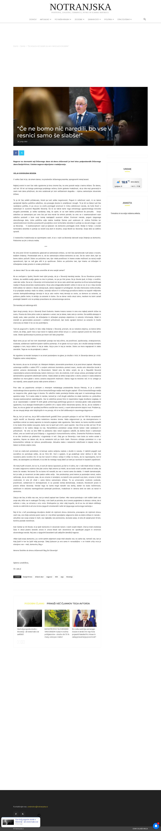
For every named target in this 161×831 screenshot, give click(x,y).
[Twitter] (21, 152)
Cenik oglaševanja (140, 829)
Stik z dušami (123, 19)
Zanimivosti (93, 19)
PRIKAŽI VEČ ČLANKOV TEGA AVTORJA (68, 603)
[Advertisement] (80, 68)
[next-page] (22, 642)
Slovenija (69, 577)
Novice (22, 46)
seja (62, 577)
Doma (15, 46)
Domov (32, 19)
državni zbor (39, 577)
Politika (108, 19)
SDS (56, 577)
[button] (145, 19)
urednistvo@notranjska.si (37, 807)
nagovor (49, 577)
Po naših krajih (62, 19)
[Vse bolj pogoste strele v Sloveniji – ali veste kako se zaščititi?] (29, 618)
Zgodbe (78, 19)
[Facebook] (15, 152)
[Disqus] (57, 687)
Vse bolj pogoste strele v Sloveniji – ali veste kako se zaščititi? (28, 631)
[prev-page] (18, 642)
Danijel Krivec (27, 577)
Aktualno (44, 19)
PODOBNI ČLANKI (34, 603)
